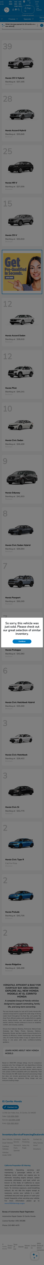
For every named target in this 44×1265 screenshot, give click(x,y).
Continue (22, 641)
